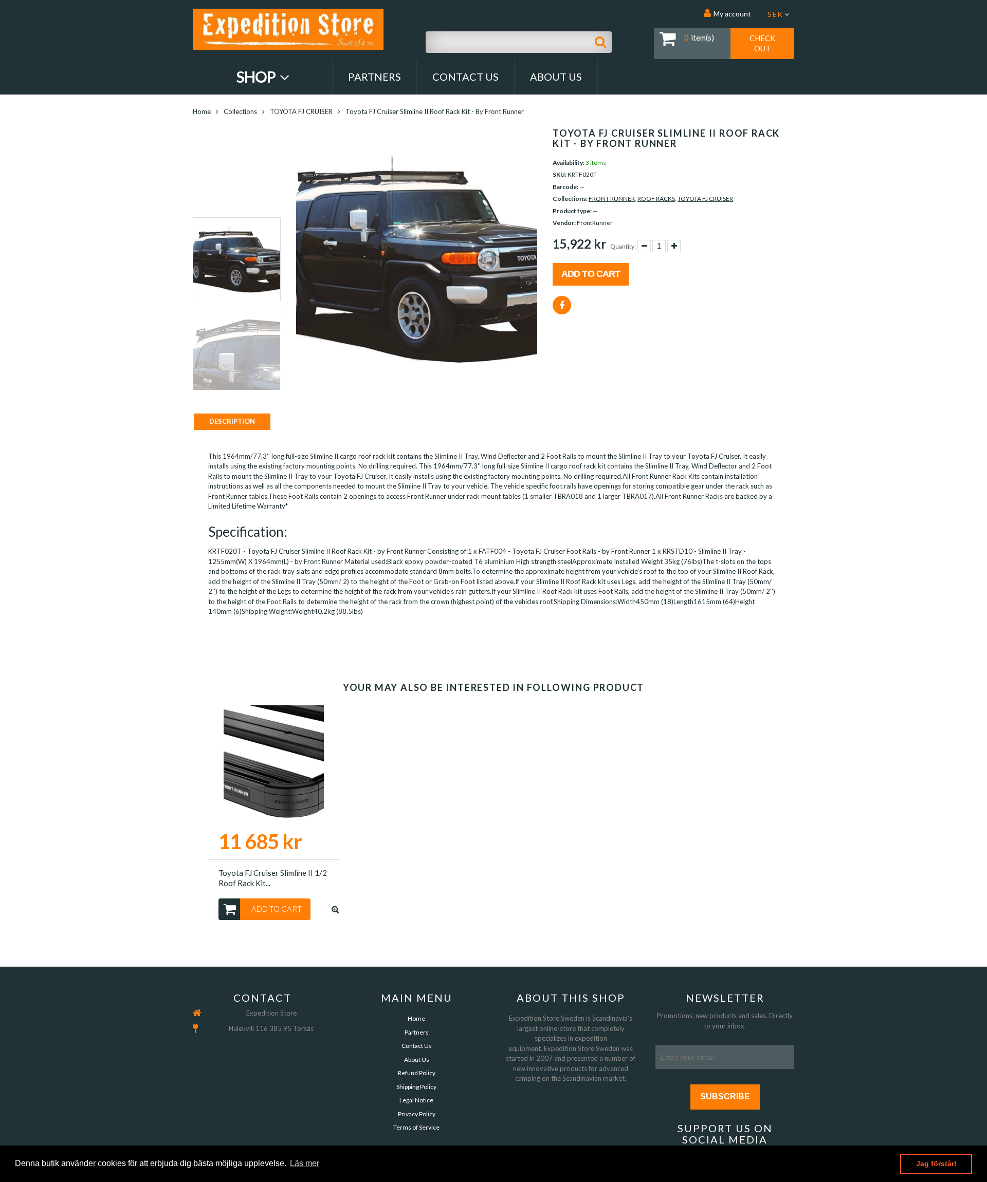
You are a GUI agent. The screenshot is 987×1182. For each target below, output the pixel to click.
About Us (556, 76)
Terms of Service (416, 1127)
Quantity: (623, 246)
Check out (762, 43)
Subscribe (725, 1096)
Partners (374, 76)
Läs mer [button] (304, 1163)
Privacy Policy (416, 1114)
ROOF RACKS (656, 198)
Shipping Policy (416, 1087)
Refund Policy (416, 1073)
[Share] (562, 305)
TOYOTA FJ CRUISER (301, 111)
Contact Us (465, 76)
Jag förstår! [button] (936, 1163)
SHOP (257, 76)
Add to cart (590, 274)
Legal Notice (416, 1100)
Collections (240, 111)
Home (202, 111)
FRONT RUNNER (612, 198)
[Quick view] (335, 909)
